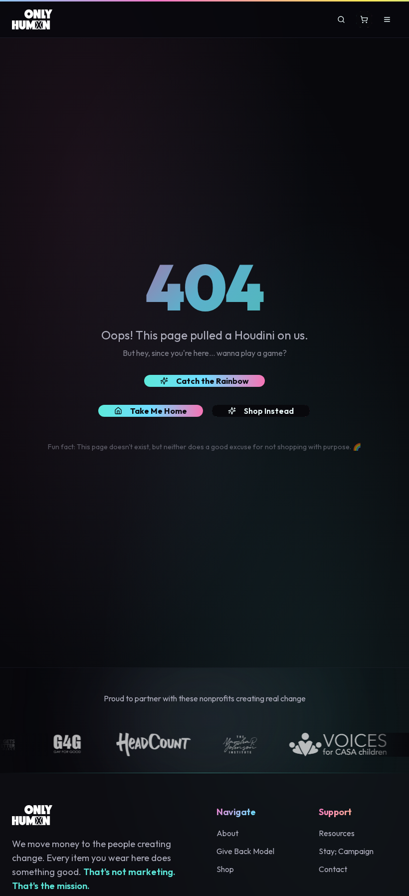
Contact (333, 869)
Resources (337, 833)
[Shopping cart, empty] (364, 19)
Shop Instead (269, 411)
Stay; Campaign (346, 851)
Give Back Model (245, 851)
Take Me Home (158, 411)
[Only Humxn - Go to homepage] (32, 19)
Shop (225, 869)
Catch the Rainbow (212, 381)
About (227, 833)
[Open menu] (387, 19)
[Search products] (341, 19)
